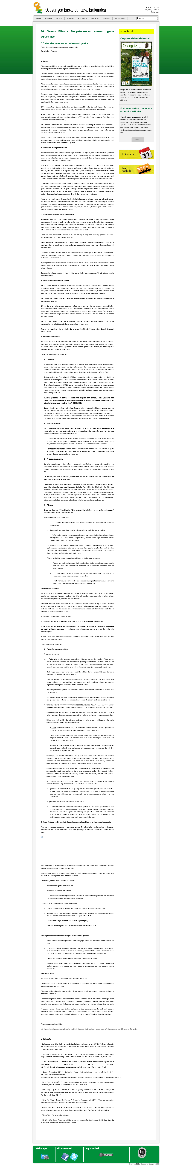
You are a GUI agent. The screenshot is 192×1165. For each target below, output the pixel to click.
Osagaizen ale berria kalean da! (135, 38)
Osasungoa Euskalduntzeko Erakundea (75, 10)
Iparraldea (106, 18)
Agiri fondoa (82, 18)
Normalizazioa (120, 18)
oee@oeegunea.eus (151, 9)
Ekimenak (95, 18)
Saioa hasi (155, 12)
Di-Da (138, 1164)
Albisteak (48, 18)
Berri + (137, 139)
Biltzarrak (70, 18)
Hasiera (38, 18)
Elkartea (59, 18)
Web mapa (41, 1148)
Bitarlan (151, 1164)
